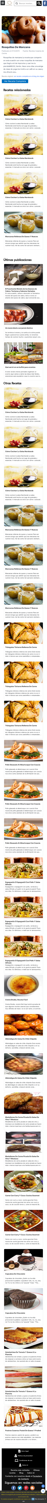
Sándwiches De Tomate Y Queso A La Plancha (20, 1353)
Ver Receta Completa (15, 81)
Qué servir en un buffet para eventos (20, 367)
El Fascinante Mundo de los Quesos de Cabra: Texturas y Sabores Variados (21, 290)
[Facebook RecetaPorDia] (14, 1488)
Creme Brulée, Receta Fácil (16, 1000)
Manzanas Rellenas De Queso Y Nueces (21, 236)
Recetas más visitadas (20, 1470)
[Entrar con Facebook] (45, 3)
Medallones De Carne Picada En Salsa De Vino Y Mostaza (22, 1118)
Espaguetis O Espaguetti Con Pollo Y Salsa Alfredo (22, 883)
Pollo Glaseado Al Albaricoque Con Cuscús (22, 765)
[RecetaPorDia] (9, 3)
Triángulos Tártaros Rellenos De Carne (21, 647)
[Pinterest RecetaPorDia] (27, 1488)
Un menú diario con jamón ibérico (19, 328)
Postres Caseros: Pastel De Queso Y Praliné (23, 1430)
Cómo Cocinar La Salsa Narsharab (19, 119)
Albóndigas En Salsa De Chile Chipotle (21, 1039)
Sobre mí (31, 1473)
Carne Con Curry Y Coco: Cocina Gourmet (22, 1195)
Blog (21, 1473)
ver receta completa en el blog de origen (29, 76)
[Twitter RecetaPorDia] (20, 1488)
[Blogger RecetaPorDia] (33, 1488)
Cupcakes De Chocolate (15, 1274)
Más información (39, 1499)
